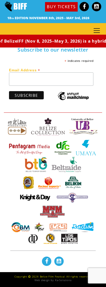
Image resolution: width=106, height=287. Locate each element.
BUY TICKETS (61, 6)
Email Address (24, 70)
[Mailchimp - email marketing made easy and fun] (73, 100)
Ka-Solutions (63, 280)
